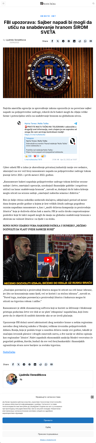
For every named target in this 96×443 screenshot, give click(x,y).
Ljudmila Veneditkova (16, 40)
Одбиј (48, 427)
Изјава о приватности (48, 440)
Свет (53, 16)
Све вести (45, 16)
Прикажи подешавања (48, 434)
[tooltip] (52, 41)
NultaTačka (9, 351)
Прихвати (48, 420)
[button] (92, 397)
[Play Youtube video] (48, 259)
